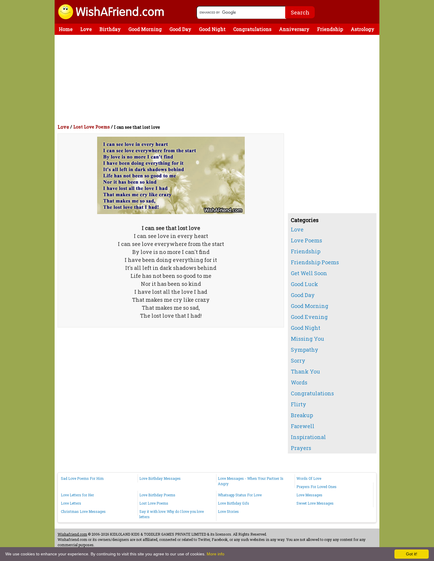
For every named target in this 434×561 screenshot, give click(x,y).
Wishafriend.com (72, 534)
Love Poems (306, 240)
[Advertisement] (218, 79)
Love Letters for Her (77, 494)
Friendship (330, 29)
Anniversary (294, 29)
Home (66, 29)
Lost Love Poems (91, 127)
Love (86, 29)
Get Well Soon (309, 273)
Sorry (298, 360)
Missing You (307, 338)
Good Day (180, 29)
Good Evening (309, 316)
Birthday (110, 29)
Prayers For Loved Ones (316, 486)
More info (215, 554)
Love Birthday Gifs (233, 503)
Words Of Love (308, 478)
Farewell (302, 426)
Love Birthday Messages (160, 478)
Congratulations (252, 29)
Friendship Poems (315, 262)
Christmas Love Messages (83, 511)
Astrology (362, 29)
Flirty (298, 404)
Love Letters (71, 503)
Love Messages (309, 494)
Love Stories (228, 511)
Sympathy (304, 349)
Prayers (301, 447)
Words (299, 382)
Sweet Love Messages (315, 503)
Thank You (305, 371)
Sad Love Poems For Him (82, 478)
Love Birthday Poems (157, 494)
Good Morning (145, 29)
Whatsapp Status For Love (240, 494)
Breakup (302, 415)
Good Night (212, 29)
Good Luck (304, 284)
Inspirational (308, 437)
